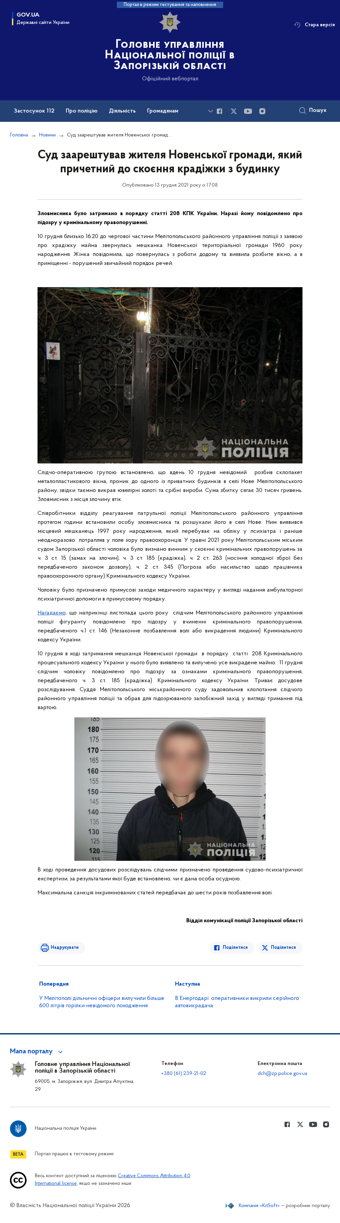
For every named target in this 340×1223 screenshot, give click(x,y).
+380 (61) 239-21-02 (183, 1073)
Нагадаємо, (52, 613)
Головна (19, 135)
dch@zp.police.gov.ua (282, 1073)
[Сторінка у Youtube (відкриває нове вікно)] (248, 111)
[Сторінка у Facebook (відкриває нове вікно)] (219, 111)
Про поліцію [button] (82, 111)
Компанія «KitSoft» (259, 1205)
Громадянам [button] (162, 111)
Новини (47, 135)
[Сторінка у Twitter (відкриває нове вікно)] (234, 111)
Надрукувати (65, 947)
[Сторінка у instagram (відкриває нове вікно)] (262, 111)
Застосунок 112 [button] (34, 111)
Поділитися (235, 947)
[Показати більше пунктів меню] (210, 111)
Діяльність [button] (122, 111)
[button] (37, 1052)
